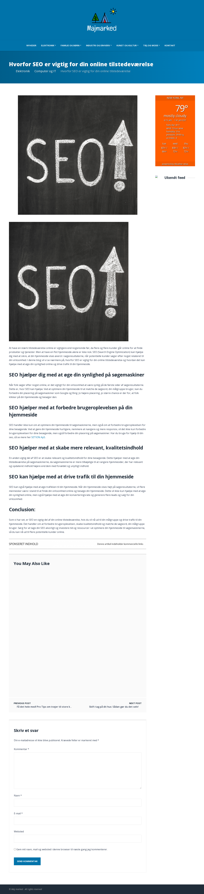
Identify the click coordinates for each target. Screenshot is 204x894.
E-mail (18, 813)
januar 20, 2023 (35, 582)
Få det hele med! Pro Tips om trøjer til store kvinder (47, 706)
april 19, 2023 (34, 677)
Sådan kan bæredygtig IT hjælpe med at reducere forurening (62, 673)
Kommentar (21, 749)
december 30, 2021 (37, 645)
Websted (19, 831)
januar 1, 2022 (35, 598)
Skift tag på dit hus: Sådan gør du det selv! (113, 706)
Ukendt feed (174, 177)
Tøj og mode (150, 45)
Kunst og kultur (126, 45)
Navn (18, 795)
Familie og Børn (70, 45)
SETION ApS (38, 437)
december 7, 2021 (36, 619)
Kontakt (170, 45)
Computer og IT (45, 71)
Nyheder (31, 45)
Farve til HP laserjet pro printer (45, 615)
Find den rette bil (37, 594)
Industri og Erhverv (98, 45)
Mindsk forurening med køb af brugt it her (51, 641)
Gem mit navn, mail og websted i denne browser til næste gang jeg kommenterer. (61, 849)
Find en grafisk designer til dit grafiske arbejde (54, 578)
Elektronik (47, 45)
